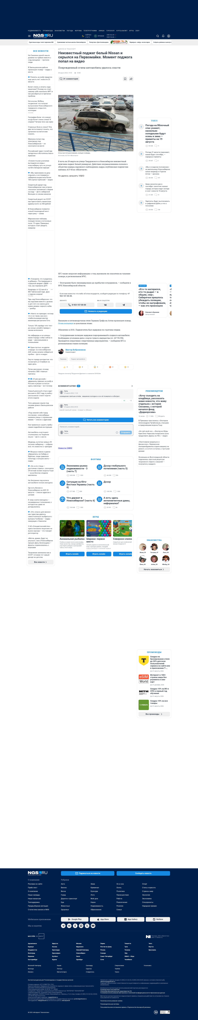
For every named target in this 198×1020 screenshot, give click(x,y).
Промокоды (48, 31)
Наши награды (34, 895)
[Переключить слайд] (130, 528)
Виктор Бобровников (76, 350)
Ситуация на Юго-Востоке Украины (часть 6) (81, 484)
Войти (66, 433)
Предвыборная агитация (38, 906)
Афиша (101, 31)
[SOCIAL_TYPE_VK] (105, 305)
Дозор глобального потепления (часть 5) (116, 467)
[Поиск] (157, 36)
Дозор (107, 481)
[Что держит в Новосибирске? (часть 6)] (63, 502)
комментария (70, 79)
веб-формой (66, 1000)
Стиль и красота (148, 888)
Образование (96, 910)
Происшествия (123, 895)
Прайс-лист (32, 888)
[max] (81, 925)
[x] (87, 925)
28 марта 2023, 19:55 (65, 73)
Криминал (95, 888)
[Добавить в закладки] (125, 79)
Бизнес (64, 888)
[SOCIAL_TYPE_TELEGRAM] (124, 305)
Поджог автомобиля (78, 359)
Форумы (78, 31)
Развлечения (122, 902)
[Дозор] (100, 486)
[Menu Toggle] (29, 36)
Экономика (146, 899)
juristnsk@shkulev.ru (80, 999)
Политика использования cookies (111, 1001)
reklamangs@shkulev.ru (107, 981)
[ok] (75, 925)
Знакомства (60, 31)
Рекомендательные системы (109, 1004)
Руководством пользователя (110, 989)
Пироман (63, 359)
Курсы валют (122, 31)
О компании (33, 891)
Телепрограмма (90, 31)
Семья (119, 910)
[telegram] (63, 925)
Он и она (120, 884)
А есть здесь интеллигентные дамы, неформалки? (117, 500)
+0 (124, 400)
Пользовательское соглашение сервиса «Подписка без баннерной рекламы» (125, 1007)
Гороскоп (110, 31)
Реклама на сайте (35, 884)
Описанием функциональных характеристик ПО (116, 991)
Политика (121, 891)
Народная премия (149, 906)
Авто (63, 884)
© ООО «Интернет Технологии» (38, 1012)
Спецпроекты (147, 902)
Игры (131, 31)
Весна (63, 891)
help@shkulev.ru (43, 1000)
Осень (119, 888)
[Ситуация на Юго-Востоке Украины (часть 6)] (63, 486)
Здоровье (65, 910)
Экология (146, 895)
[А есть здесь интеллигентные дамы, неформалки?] (100, 502)
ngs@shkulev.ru (53, 997)
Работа (119, 899)
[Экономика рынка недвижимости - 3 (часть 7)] (63, 470)
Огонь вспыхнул (66, 323)
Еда (62, 902)
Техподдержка (34, 902)
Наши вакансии (34, 899)
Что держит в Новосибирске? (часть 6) (81, 499)
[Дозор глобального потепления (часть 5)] (100, 470)
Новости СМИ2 (65, 448)
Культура (94, 891)
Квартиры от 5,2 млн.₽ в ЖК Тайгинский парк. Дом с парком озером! (39, 292)
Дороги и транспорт (69, 899)
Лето (93, 895)
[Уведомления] (163, 36)
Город (63, 895)
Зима (93, 884)
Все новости (40, 51)
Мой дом (94, 899)
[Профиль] (168, 36)
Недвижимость (34, 31)
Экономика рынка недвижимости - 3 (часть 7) (77, 468)
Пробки (99, 36)
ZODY (137, 31)
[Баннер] (118, 42)
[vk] (69, 925)
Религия (120, 906)
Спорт (144, 884)
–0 (131, 400)
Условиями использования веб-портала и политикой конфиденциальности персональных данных (132, 993)
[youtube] (93, 925)
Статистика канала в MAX (38, 910)
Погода (70, 31)
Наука (93, 902)
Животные (65, 906)
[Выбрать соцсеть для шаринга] (131, 79)
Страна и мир (147, 891)
